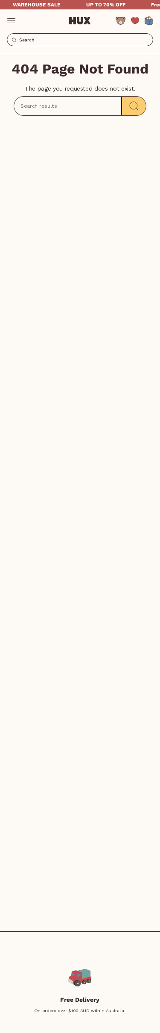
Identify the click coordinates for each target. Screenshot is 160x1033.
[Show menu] (11, 20)
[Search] (134, 106)
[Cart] (149, 20)
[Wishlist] (135, 21)
